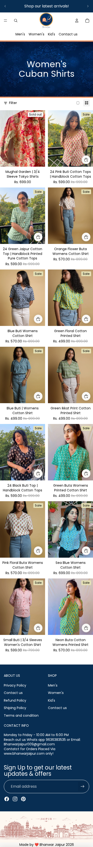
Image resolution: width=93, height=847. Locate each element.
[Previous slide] (5, 6)
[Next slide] (88, 6)
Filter (13, 103)
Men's (20, 34)
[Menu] (5, 20)
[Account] (77, 20)
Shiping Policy (15, 707)
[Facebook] (7, 799)
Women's (36, 34)
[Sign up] (82, 786)
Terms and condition (21, 715)
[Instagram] (15, 799)
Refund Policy (15, 700)
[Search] (15, 20)
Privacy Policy (15, 685)
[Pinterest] (23, 799)
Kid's (51, 34)
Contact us (68, 34)
